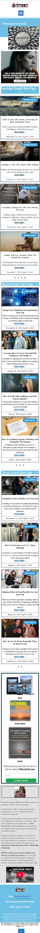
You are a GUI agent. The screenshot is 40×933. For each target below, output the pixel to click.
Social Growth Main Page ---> (20, 472)
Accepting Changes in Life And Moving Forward (20, 208)
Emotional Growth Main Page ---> (20, 90)
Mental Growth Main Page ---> (20, 284)
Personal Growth (21, 896)
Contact (19, 906)
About (12, 906)
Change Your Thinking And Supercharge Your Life (20, 311)
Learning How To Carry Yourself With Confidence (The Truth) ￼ (20, 354)
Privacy (27, 906)
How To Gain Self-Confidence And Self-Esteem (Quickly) (20, 397)
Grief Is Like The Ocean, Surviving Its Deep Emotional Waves (20, 120)
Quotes (32, 901)
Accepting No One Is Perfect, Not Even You (20, 498)
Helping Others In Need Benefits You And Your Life (20, 593)
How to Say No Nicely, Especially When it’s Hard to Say (20, 642)
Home (11, 896)
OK (21, 931)
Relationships (11, 901)
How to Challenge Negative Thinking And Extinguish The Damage (20, 440)
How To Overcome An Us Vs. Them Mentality (20, 546)
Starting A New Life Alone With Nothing (20, 164)
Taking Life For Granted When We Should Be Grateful (20, 256)
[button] (20, 13)
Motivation (23, 901)
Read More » (20, 132)
